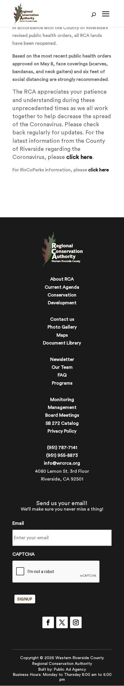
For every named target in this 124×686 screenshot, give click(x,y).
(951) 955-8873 (62, 455)
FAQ (62, 375)
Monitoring (62, 399)
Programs (62, 383)
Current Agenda (62, 287)
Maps (62, 335)
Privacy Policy (62, 431)
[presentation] (56, 572)
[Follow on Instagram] (76, 622)
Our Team (62, 367)
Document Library (62, 343)
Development (62, 303)
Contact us (62, 319)
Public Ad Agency (70, 670)
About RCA (62, 279)
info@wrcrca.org (62, 463)
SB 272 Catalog (62, 423)
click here (79, 157)
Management (62, 407)
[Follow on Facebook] (48, 622)
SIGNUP (24, 599)
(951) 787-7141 (62, 447)
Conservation (62, 295)
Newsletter (62, 359)
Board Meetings (62, 415)
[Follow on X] (62, 622)
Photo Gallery (62, 327)
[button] (106, 18)
